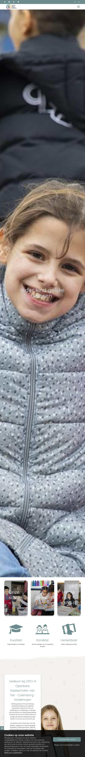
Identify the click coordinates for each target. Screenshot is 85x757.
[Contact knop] (79, 2)
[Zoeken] (75, 2)
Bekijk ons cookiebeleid (13, 753)
